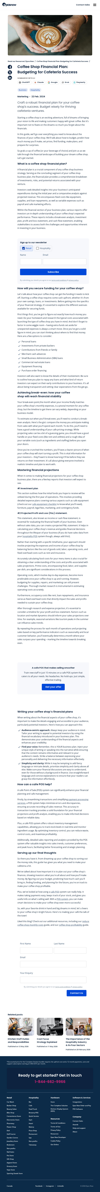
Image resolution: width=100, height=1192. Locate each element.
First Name (25, 943)
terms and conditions (59, 280)
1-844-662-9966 (50, 1081)
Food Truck (33, 1109)
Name (23, 254)
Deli (8, 1131)
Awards (75, 1125)
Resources (54, 1134)
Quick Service (34, 1116)
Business (23, 90)
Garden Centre (12, 1138)
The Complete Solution (59, 1106)
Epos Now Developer (58, 1137)
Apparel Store (12, 1163)
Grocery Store (12, 1166)
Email (45, 254)
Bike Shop (10, 1113)
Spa (30, 1138)
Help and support (79, 1128)
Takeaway (32, 1145)
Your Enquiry (26, 973)
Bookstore (10, 1145)
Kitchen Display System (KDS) (59, 1110)
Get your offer (53, 686)
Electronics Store (13, 1120)
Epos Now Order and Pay (82, 1106)
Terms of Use (55, 1127)
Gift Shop (10, 1159)
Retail (28, 248)
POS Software (78, 1109)
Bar (30, 1102)
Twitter (10, 72)
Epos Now (9, 4)
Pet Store (10, 1156)
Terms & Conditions (58, 1123)
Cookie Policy (55, 1141)
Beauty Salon (12, 1109)
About (75, 1132)
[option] (26, 248)
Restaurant (33, 1134)
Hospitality (35, 90)
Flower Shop (11, 1127)
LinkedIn (10, 78)
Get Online (55, 1145)
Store (53, 1102)
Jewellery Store (12, 1141)
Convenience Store (14, 1116)
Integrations (77, 1102)
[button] (95, 4)
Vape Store (11, 1170)
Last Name (59, 943)
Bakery (31, 1127)
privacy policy (74, 280)
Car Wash (10, 1102)
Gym (30, 1120)
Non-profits (11, 1148)
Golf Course (11, 1134)
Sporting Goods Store (15, 1173)
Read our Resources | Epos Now (21, 61)
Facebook (10, 67)
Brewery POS (33, 1113)
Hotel (31, 1123)
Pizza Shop (33, 1131)
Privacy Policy (55, 1130)
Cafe (30, 1106)
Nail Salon (10, 1152)
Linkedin (60, 1186)
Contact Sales (83, 4)
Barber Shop (11, 1106)
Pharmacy (10, 1123)
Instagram (50, 1186)
